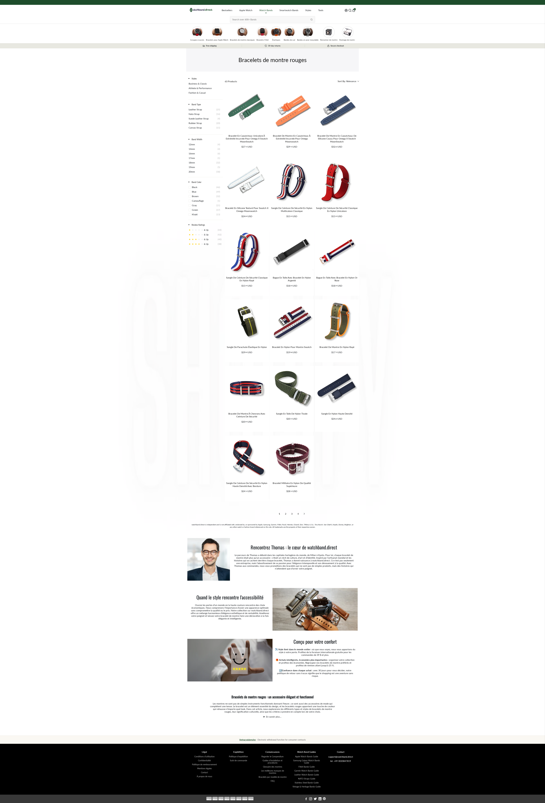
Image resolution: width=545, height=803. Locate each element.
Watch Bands (266, 10)
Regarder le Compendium (272, 756)
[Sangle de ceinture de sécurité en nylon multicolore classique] (292, 182)
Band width (196, 139)
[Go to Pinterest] (324, 799)
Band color (196, 182)
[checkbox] (205, 83)
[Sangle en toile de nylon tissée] (292, 388)
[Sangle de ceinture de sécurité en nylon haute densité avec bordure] (247, 457)
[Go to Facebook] (306, 799)
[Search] (311, 19)
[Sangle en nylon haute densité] (337, 388)
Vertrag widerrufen (247, 740)
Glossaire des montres (272, 767)
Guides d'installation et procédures (272, 761)
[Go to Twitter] (315, 799)
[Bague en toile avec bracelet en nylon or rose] (337, 252)
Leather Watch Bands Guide (306, 775)
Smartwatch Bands (288, 10)
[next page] (304, 514)
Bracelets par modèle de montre (273, 777)
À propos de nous (204, 776)
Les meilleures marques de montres (272, 772)
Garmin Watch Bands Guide (306, 771)
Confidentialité (204, 760)
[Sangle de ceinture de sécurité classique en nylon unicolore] (337, 182)
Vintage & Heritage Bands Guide (307, 787)
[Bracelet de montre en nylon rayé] (337, 321)
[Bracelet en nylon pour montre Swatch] (292, 321)
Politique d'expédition (238, 756)
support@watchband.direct (340, 756)
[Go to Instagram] (310, 799)
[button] (348, 81)
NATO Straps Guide (306, 779)
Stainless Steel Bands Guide (307, 783)
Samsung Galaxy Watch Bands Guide (306, 761)
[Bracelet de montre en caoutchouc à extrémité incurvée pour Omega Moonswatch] (292, 110)
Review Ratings (198, 225)
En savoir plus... (273, 716)
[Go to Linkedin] (320, 799)
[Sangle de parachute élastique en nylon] (247, 321)
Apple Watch (245, 10)
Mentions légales (204, 768)
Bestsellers (227, 10)
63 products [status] (231, 81)
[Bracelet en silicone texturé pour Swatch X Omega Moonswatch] (247, 182)
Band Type (196, 104)
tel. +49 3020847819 (340, 761)
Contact (204, 772)
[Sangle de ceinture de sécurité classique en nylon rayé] (247, 252)
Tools (320, 10)
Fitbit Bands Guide (306, 767)
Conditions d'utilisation (204, 756)
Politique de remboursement (204, 764)
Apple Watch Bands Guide (306, 756)
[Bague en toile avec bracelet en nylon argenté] (292, 252)
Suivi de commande (238, 760)
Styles (308, 10)
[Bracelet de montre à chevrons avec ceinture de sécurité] (247, 388)
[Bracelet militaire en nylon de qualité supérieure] (292, 457)
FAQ (272, 781)
